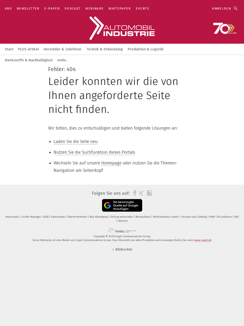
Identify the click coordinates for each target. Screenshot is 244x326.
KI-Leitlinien (225, 216)
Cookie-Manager (31, 216)
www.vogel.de (203, 240)
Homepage (111, 163)
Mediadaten (143, 216)
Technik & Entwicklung (104, 49)
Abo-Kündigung (99, 216)
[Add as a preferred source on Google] (122, 205)
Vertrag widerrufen (122, 216)
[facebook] (133, 193)
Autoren (123, 220)
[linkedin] (148, 193)
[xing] (140, 193)
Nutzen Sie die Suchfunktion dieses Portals (94, 152)
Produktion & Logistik (146, 49)
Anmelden (221, 8)
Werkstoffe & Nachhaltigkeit (29, 60)
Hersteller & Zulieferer (63, 49)
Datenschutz (58, 216)
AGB (46, 216)
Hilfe (212, 216)
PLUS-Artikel (28, 49)
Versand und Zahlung (195, 216)
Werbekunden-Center (166, 216)
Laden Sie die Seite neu (76, 141)
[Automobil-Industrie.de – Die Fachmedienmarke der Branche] (9, 49)
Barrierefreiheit (78, 216)
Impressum (12, 216)
